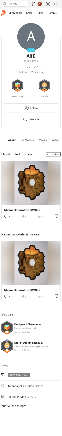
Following (37, 71)
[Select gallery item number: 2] (32, 203)
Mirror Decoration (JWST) (22, 210)
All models (53, 154)
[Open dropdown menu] (57, 40)
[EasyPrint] (33, 4)
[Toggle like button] (6, 216)
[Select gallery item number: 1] (29, 203)
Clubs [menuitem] (40, 12)
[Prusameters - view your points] (40, 4)
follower (23, 71)
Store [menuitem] (29, 12)
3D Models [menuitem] (15, 12)
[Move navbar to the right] (58, 13)
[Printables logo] (3, 13)
